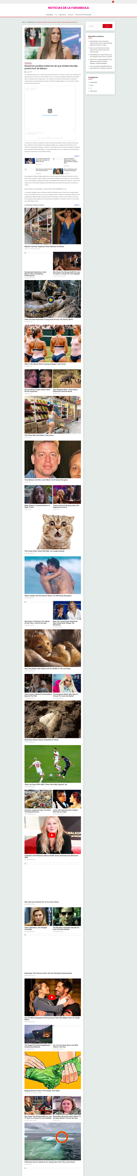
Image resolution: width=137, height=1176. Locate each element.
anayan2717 (29, 72)
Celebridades (49, 14)
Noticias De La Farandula (68, 8)
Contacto (70, 14)
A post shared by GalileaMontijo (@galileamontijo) (50, 138)
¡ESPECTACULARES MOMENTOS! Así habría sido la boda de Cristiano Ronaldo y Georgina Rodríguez (101, 61)
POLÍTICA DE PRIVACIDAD (83, 14)
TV (56, 14)
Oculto (91, 85)
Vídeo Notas (62, 14)
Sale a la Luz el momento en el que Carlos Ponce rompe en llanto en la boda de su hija (99, 50)
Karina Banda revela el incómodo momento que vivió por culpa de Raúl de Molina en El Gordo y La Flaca (101, 43)
